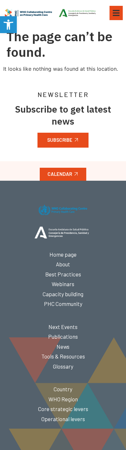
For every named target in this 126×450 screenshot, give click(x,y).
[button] (8, 24)
